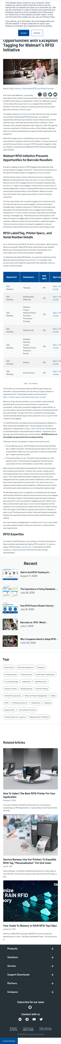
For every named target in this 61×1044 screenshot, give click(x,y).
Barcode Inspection (25, 667)
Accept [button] (24, 33)
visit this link (26, 547)
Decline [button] (37, 33)
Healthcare (26, 681)
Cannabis (41, 667)
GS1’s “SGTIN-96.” (38, 428)
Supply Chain (9, 710)
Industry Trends (21, 88)
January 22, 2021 (9, 929)
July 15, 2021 (7, 866)
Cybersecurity (26, 674)
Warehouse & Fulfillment (39, 717)
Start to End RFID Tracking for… (35, 572)
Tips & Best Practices (45, 88)
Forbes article (26, 114)
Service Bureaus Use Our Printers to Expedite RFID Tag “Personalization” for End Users (29, 861)
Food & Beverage (11, 681)
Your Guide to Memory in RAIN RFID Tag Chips (30, 926)
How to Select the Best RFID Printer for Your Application (29, 795)
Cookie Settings (9, 1041)
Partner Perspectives (12, 695)
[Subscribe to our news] (30, 1007)
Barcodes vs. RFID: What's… (34, 622)
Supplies (47, 703)
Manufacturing (26, 688)
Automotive (9, 667)
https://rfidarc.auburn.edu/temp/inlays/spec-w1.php (24, 397)
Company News (10, 674)
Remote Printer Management (36, 695)
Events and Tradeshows (45, 674)
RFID (34, 88)
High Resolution (41, 681)
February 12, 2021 (9, 800)
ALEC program (46, 415)
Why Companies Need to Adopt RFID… (39, 639)
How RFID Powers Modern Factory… (37, 605)
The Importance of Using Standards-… (39, 589)
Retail (29, 88)
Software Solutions (19, 703)
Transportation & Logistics (15, 717)
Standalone (35, 703)
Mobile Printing (42, 688)
